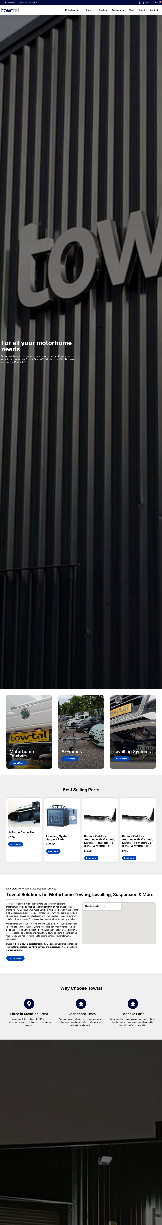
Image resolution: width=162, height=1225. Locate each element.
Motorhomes (71, 10)
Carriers (103, 10)
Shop (131, 10)
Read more (53, 851)
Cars (88, 10)
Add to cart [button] (15, 844)
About (142, 10)
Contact (154, 10)
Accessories (118, 10)
